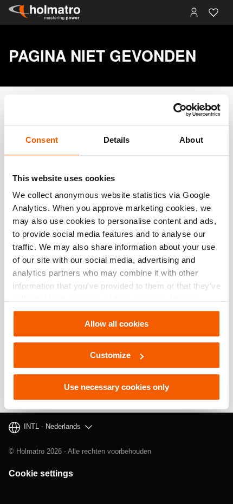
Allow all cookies (116, 323)
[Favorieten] (213, 12)
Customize (110, 355)
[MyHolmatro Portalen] (194, 12)
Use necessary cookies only (116, 387)
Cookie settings (41, 473)
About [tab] (191, 139)
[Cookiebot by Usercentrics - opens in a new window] (173, 110)
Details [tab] (116, 139)
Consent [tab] (41, 139)
